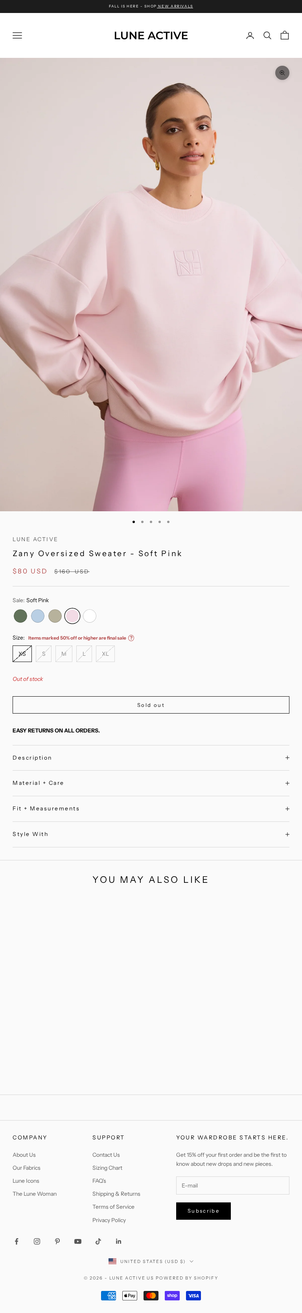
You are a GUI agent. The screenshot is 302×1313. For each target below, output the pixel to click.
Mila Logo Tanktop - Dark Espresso (244, 1047)
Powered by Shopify (187, 1278)
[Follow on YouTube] (78, 1241)
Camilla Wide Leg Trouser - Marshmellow (57, 1047)
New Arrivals (175, 6)
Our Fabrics (27, 1167)
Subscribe (203, 1211)
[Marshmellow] (57, 1075)
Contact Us (106, 1154)
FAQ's (99, 1180)
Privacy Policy (109, 1220)
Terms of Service (113, 1206)
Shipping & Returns (116, 1193)
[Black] (263, 1076)
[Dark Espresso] (145, 1075)
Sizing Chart (107, 1167)
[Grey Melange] (155, 1075)
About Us (24, 1154)
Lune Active (36, 539)
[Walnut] (224, 1076)
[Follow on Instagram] (37, 1241)
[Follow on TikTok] (98, 1241)
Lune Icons (26, 1180)
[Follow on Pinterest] (57, 1241)
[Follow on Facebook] (16, 1241)
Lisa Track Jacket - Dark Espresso (151, 1047)
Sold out (151, 705)
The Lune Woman (35, 1193)
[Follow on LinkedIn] (119, 1241)
